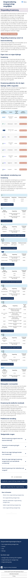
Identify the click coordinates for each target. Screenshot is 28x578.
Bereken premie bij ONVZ (7, 331)
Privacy (14, 576)
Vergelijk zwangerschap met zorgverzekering (12, 486)
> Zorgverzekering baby (6, 562)
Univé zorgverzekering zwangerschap (11, 508)
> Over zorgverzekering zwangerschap (9, 544)
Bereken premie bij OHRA (7, 298)
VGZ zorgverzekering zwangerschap (11, 498)
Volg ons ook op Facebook (10, 567)
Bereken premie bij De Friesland (8, 248)
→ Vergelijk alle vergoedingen (9, 34)
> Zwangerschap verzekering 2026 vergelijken (11, 557)
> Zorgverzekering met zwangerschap (9, 560)
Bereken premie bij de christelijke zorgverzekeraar (13, 235)
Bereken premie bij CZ (6, 221)
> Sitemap (3, 551)
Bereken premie (23, 117)
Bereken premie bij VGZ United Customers (11, 347)
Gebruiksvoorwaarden (14, 573)
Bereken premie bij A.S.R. (7, 204)
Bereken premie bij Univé (7, 364)
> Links (2, 548)
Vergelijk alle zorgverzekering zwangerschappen (13, 481)
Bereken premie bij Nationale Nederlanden (11, 281)
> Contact (3, 546)
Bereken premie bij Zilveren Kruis (9, 380)
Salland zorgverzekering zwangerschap (12, 505)
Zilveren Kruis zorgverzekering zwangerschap (13, 495)
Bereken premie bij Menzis (7, 264)
